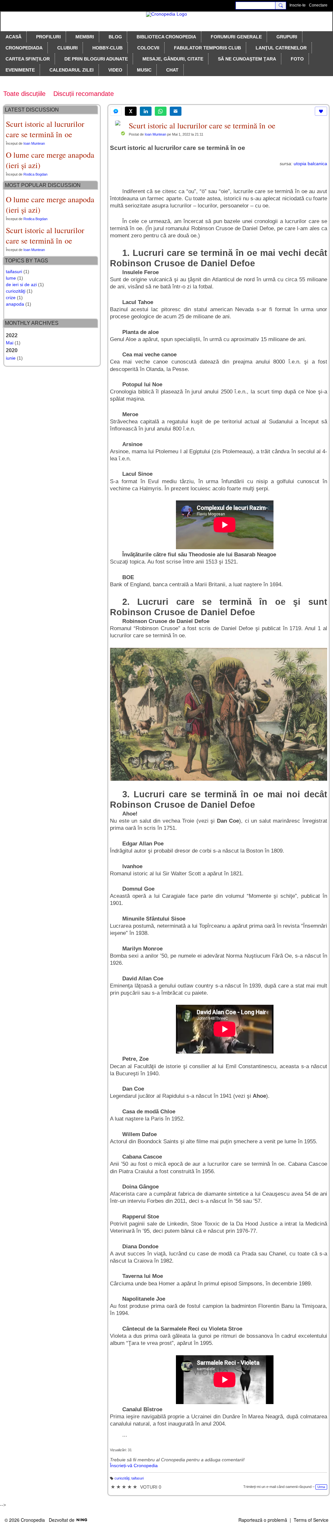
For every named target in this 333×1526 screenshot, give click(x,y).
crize (11, 297)
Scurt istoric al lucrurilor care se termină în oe (202, 125)
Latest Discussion (32, 110)
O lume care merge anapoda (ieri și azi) (50, 160)
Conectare (318, 5)
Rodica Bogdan (35, 174)
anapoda (15, 304)
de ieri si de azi (21, 284)
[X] (131, 111)
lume (11, 278)
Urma (321, 1487)
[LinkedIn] (146, 111)
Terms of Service (311, 1520)
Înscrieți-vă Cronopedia (134, 1465)
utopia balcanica (310, 163)
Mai (9, 342)
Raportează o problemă (262, 1520)
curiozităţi (121, 1478)
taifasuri (137, 1478)
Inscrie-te (297, 5)
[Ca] (321, 111)
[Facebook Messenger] (116, 111)
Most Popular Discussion (43, 185)
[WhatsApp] (160, 111)
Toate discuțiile (24, 93)
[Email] (175, 111)
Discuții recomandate (83, 93)
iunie (11, 358)
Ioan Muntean (155, 134)
